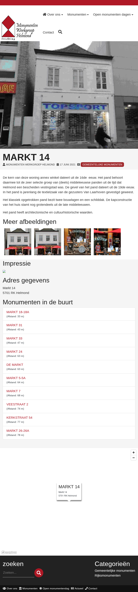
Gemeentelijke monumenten (102, 164)
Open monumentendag (56, 588)
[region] (69, 502)
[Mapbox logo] (9, 552)
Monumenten (30, 588)
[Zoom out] (133, 457)
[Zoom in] (133, 452)
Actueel (79, 588)
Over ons (12, 588)
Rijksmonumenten (108, 575)
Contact (92, 588)
